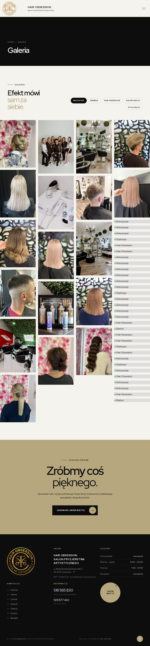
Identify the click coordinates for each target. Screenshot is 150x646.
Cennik (14, 599)
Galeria (14, 608)
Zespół (14, 604)
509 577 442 (61, 600)
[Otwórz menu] (143, 8)
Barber (94, 100)
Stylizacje (134, 107)
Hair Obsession (112, 100)
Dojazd (14, 613)
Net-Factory (106, 639)
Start (11, 42)
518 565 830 (63, 590)
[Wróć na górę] (140, 639)
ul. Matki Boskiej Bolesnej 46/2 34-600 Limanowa (68, 570)
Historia (14, 590)
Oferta (14, 594)
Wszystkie (78, 100)
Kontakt (14, 618)
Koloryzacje (133, 100)
